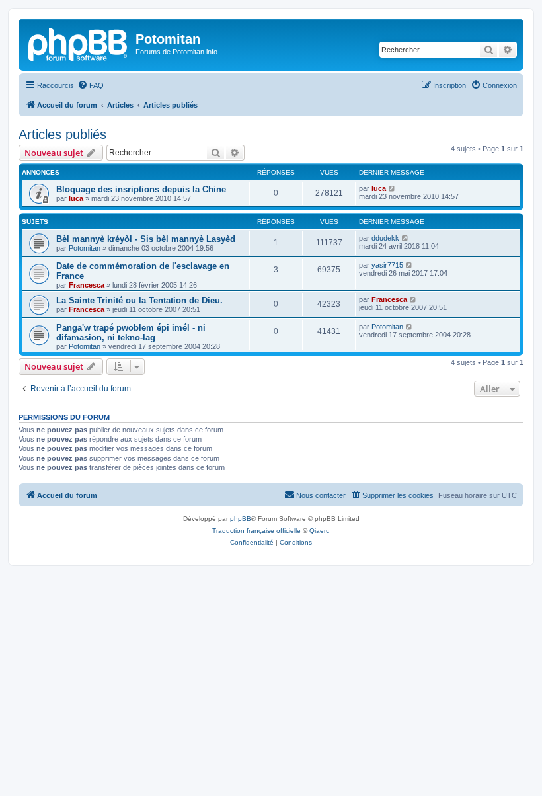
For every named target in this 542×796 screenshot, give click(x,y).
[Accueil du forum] (79, 43)
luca (76, 198)
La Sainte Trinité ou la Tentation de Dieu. (139, 300)
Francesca (86, 285)
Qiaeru (319, 530)
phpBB (240, 518)
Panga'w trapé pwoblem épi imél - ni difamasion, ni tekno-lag (131, 332)
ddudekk (385, 238)
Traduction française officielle (256, 530)
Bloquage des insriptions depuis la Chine (141, 189)
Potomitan (84, 248)
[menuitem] (90, 85)
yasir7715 (387, 265)
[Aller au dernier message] (392, 188)
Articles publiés (62, 134)
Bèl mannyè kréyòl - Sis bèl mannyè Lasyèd (145, 239)
